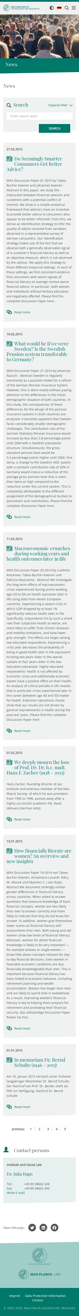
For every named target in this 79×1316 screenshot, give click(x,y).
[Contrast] (52, 8)
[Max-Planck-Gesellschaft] (39, 1256)
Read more (22, 312)
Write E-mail (16, 1193)
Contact (37, 1300)
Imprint (14, 1296)
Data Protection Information (45, 1296)
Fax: (10, 1188)
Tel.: (10, 1184)
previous (18, 1129)
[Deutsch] (59, 8)
